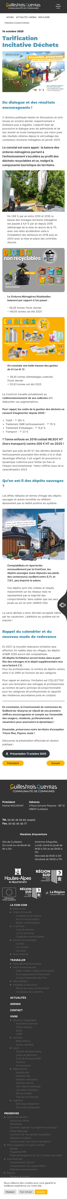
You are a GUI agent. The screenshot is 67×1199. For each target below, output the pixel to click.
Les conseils (22, 947)
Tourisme (20, 1062)
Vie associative (23, 1065)
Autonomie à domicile (26, 1023)
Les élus (20, 943)
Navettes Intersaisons (27, 1079)
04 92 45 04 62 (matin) (21, 819)
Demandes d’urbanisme (27, 1103)
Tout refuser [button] (26, 1192)
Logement (18, 1100)
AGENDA (15, 1003)
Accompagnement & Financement (33, 974)
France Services (24, 1027)
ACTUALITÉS (18, 997)
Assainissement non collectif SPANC (28, 1166)
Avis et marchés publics (27, 919)
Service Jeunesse (25, 1044)
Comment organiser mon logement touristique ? (34, 1127)
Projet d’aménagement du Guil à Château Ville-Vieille (36, 1155)
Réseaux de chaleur (20, 1176)
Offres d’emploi (20, 981)
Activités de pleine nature (28, 1051)
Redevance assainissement (23, 1169)
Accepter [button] (41, 1192)
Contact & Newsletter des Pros (31, 977)
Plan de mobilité (24, 1093)
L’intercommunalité (22, 912)
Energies (11, 1172)
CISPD (19, 1034)
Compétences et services (28, 915)
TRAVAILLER (17, 960)
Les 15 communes (25, 933)
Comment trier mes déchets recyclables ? (31, 1134)
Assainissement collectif (22, 1162)
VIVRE (14, 1016)
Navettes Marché (24, 1083)
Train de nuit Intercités (27, 1097)
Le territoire (18, 926)
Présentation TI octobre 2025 (28, 753)
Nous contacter (21, 954)
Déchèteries (16, 1124)
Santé (19, 1030)
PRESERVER (11, 1113)
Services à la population (25, 1020)
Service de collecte (19, 1120)
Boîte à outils (19, 908)
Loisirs (16, 1048)
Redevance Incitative (20, 1138)
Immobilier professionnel (25, 984)
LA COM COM (18, 905)
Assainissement (14, 1159)
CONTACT (16, 1010)
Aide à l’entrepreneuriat (24, 967)
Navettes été (22, 1072)
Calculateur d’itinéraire (27, 1090)
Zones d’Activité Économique (27, 963)
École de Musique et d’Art (28, 1058)
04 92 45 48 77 (17, 823)
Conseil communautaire (24, 940)
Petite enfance (23, 1041)
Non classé (44, 17)
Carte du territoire (25, 929)
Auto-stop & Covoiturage (28, 1086)
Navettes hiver (23, 1076)
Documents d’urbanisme (28, 1107)
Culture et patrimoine (26, 1055)
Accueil (10, 17)
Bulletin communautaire (28, 922)
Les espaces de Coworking (29, 991)
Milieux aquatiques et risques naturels (26, 1145)
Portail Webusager (19, 1131)
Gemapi (14, 1148)
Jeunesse (17, 1037)
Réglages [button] (10, 1192)
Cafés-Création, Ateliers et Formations (35, 970)
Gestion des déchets (17, 1117)
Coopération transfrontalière (30, 936)
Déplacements (20, 1068)
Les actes (21, 950)
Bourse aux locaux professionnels (32, 988)
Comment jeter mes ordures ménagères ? (31, 1141)
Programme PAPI (18, 1152)
